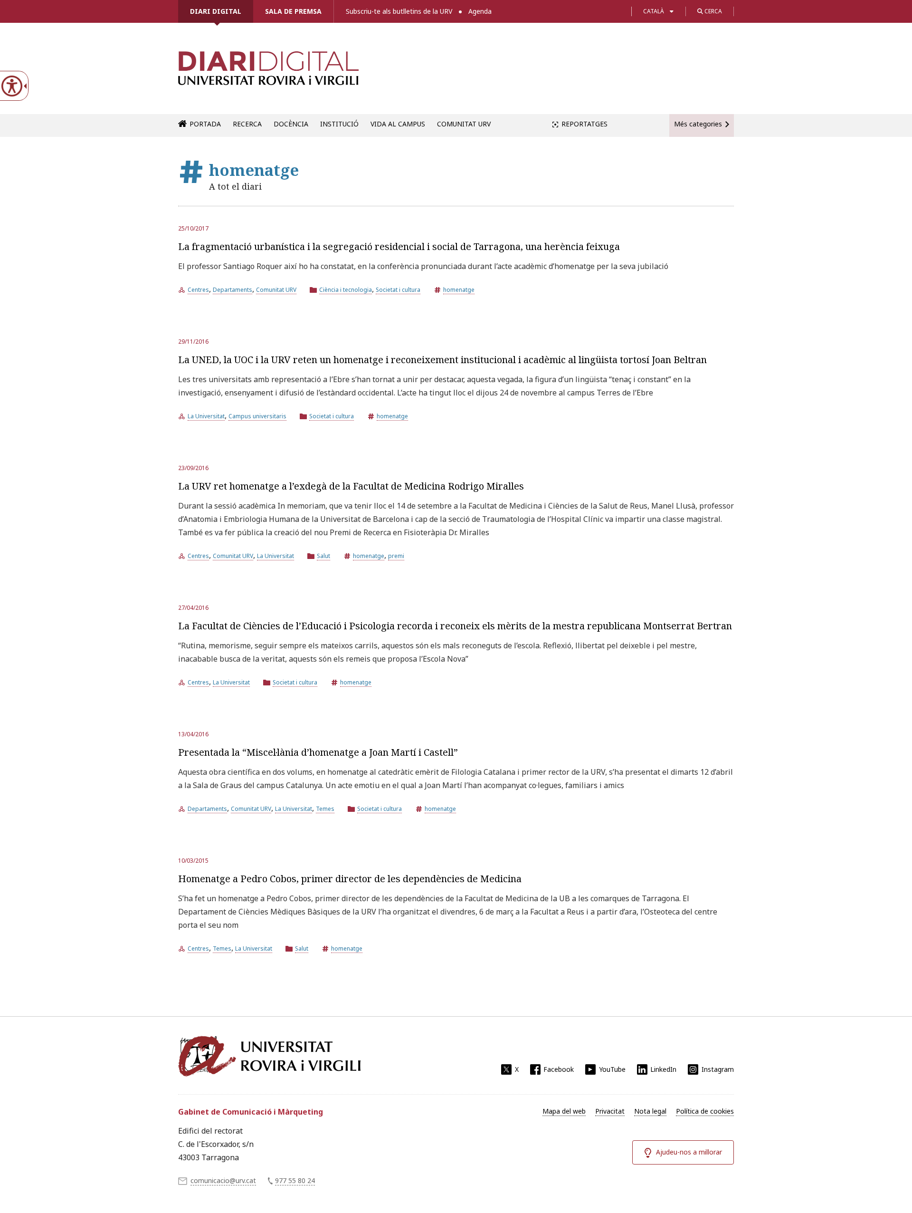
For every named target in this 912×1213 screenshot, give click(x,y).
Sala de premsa (293, 11)
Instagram (718, 1069)
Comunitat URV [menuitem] (464, 123)
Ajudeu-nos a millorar (689, 1151)
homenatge (459, 290)
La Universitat (206, 416)
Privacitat (610, 1111)
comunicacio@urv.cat (223, 1180)
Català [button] (653, 11)
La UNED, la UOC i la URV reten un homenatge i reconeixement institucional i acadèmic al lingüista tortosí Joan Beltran (442, 359)
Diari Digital (215, 11)
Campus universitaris (257, 416)
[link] (268, 73)
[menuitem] (564, 1111)
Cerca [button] (712, 11)
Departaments (232, 290)
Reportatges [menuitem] (584, 123)
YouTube (612, 1069)
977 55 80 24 (295, 1180)
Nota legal (650, 1111)
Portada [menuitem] (205, 123)
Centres (198, 290)
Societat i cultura (398, 290)
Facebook (558, 1069)
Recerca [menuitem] (247, 123)
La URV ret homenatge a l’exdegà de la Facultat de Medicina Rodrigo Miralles (351, 486)
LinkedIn (663, 1069)
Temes (325, 809)
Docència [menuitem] (291, 123)
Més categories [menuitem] (698, 123)
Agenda (480, 11)
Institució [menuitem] (339, 123)
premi (396, 556)
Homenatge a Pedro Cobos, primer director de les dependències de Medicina (350, 878)
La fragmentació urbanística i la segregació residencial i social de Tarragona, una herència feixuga (399, 246)
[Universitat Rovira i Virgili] (269, 1056)
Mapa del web (564, 1111)
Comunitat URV (276, 290)
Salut (323, 556)
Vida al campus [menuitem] (397, 123)
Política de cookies (705, 1111)
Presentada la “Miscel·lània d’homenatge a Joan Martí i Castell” (318, 752)
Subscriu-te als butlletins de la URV (399, 11)
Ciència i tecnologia (345, 290)
